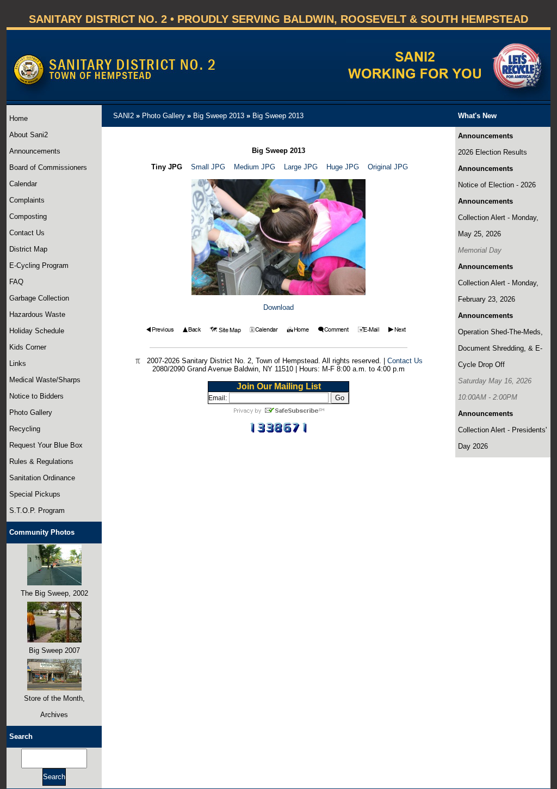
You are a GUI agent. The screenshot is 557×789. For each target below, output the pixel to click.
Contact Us (27, 233)
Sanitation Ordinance (42, 478)
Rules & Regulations (41, 461)
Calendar (23, 184)
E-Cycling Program (39, 265)
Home (18, 118)
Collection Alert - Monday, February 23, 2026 (498, 291)
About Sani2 (28, 135)
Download (278, 307)
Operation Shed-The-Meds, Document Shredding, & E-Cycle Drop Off (500, 348)
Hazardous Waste (37, 314)
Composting (28, 216)
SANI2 (123, 116)
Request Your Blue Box (46, 445)
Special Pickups (34, 494)
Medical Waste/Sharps (45, 380)
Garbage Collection (39, 298)
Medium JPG (254, 167)
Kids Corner (27, 347)
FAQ (16, 282)
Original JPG (388, 167)
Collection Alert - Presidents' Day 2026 (502, 438)
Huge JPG (342, 167)
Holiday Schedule (36, 331)
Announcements (34, 151)
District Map (28, 249)
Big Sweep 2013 (218, 116)
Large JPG (301, 167)
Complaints (27, 200)
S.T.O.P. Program (37, 510)
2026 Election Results (492, 152)
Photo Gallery (30, 412)
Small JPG (208, 167)
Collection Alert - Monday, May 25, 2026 (498, 225)
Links (17, 363)
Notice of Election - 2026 (497, 185)
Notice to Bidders (36, 396)
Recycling (24, 429)
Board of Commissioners (48, 167)
